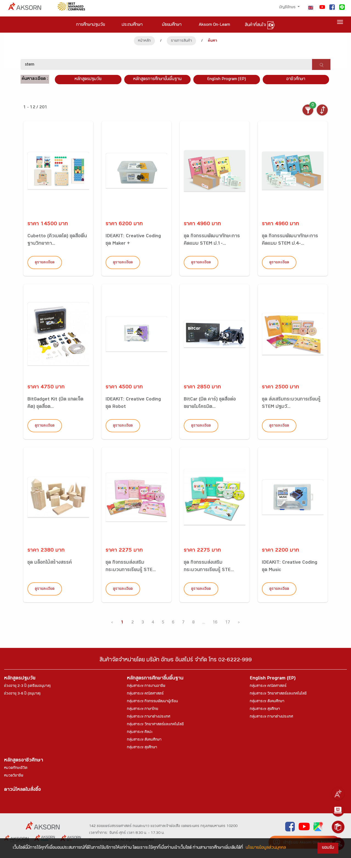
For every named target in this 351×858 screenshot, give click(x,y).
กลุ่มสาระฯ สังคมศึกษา (144, 740)
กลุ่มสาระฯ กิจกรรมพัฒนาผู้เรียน (152, 701)
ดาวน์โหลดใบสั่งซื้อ (22, 790)
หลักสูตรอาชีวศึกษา (23, 761)
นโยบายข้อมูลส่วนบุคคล (266, 848)
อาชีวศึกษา (295, 79)
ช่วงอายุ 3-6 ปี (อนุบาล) (22, 694)
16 (215, 623)
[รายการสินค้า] (338, 827)
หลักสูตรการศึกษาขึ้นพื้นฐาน (155, 679)
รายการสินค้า (181, 41)
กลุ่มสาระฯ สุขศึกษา (142, 747)
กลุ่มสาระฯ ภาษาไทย (142, 709)
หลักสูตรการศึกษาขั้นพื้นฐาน (157, 79)
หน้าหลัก (144, 41)
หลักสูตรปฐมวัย (19, 679)
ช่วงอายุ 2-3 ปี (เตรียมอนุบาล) (27, 686)
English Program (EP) (226, 79)
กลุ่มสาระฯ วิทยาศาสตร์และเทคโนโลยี (155, 724)
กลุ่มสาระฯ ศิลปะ (139, 732)
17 (227, 623)
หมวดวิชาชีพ (13, 776)
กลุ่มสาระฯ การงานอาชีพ (146, 686)
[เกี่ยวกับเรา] (338, 793)
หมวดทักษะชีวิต (15, 768)
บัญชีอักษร (288, 7)
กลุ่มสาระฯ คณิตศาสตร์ (145, 694)
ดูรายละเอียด (45, 262)
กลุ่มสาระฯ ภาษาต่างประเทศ (148, 717)
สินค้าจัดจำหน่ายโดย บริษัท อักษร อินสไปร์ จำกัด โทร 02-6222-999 (176, 660)
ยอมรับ (328, 848)
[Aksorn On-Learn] (338, 810)
